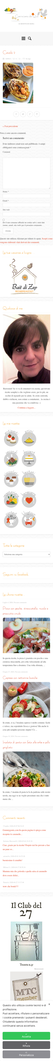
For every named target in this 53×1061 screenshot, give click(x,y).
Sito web (6, 209)
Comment (6, 152)
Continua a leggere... (26, 407)
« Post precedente (10, 126)
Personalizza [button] (26, 1055)
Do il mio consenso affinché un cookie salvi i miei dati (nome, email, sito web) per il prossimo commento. (24, 223)
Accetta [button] (26, 1036)
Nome (6, 191)
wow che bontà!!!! (10, 886)
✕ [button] (49, 1004)
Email (6, 200)
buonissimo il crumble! (12, 860)
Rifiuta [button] (26, 1045)
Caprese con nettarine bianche (20, 677)
